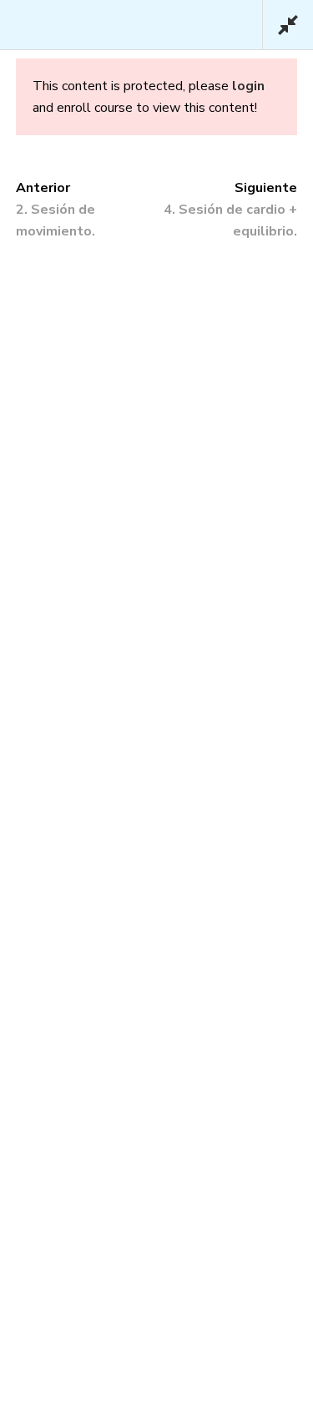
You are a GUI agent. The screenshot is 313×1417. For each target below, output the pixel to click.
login (248, 86)
